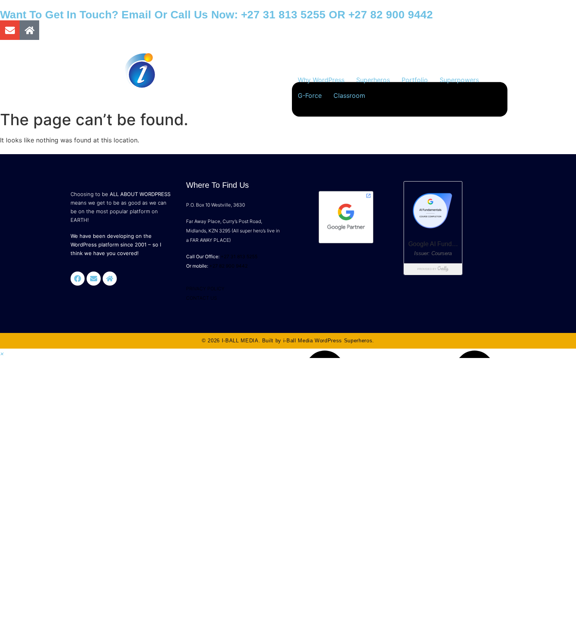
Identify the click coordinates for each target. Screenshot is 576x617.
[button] (2, 353)
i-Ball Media (298, 341)
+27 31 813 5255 (283, 15)
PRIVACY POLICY (205, 288)
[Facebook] (78, 279)
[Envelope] (10, 30)
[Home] (29, 30)
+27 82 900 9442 (390, 15)
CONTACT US (201, 298)
